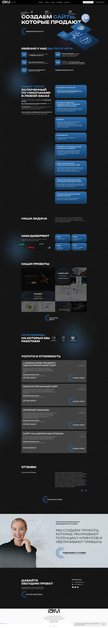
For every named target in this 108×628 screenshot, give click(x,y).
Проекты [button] (40, 2)
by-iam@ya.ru (78, 584)
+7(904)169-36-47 (79, 582)
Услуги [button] (47, 2)
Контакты (67, 2)
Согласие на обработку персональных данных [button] (54, 617)
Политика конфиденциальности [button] (54, 616)
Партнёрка (59, 2)
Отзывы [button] (53, 2)
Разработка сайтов (54, 622)
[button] (100, 2)
